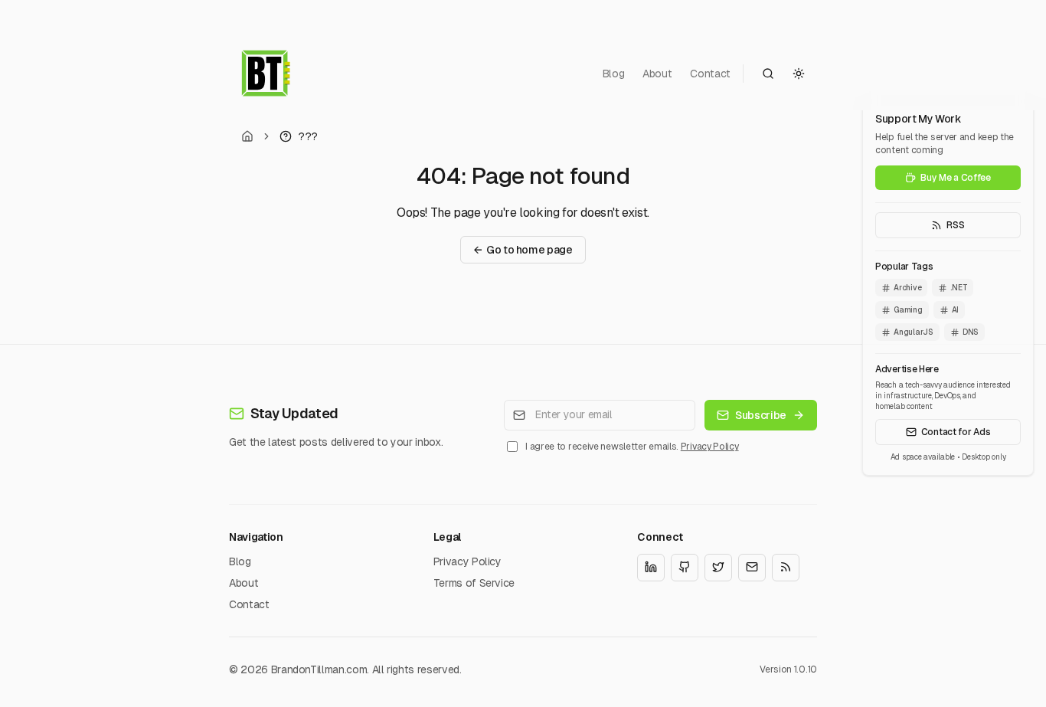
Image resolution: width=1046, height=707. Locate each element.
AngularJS (913, 332)
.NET (958, 287)
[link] (298, 136)
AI (955, 310)
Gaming (908, 310)
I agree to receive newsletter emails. (631, 446)
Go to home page (522, 250)
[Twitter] (718, 567)
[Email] (752, 567)
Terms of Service (474, 582)
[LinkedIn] (651, 567)
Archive (907, 287)
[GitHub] (684, 567)
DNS (971, 332)
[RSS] (785, 567)
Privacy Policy (710, 446)
